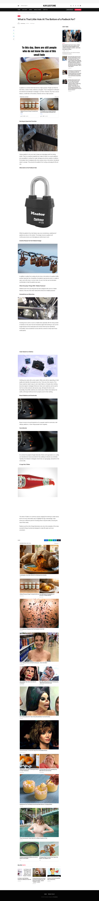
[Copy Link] (14, 39)
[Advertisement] (39, 35)
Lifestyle (45, 9)
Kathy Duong (23, 23)
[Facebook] (14, 30)
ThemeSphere (55, 896)
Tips (19, 16)
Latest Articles (70, 9)
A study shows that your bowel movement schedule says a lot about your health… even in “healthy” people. (39, 880)
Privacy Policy (51, 894)
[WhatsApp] (14, 33)
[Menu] (18, 6)
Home (19, 9)
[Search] (71, 5)
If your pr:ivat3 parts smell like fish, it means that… (53, 879)
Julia (64, 50)
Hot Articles (78, 9)
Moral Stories (37, 9)
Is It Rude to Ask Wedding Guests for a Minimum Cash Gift (24, 879)
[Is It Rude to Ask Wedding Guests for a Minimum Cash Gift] (24, 872)
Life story (24, 9)
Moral (30, 9)
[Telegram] (14, 36)
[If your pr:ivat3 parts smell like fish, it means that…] (54, 872)
